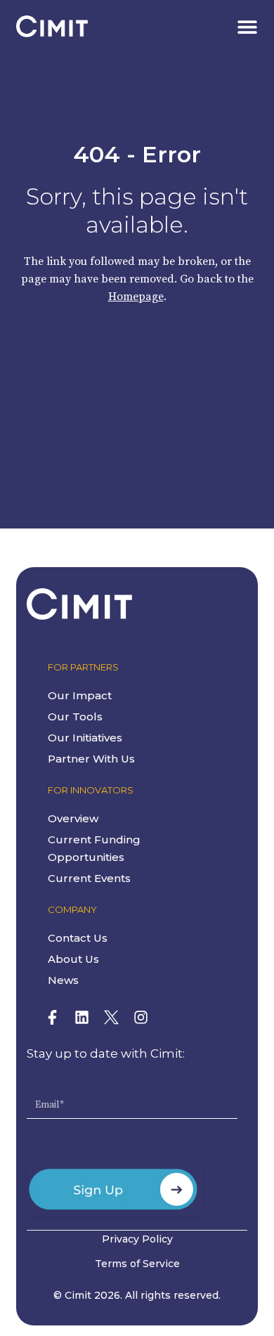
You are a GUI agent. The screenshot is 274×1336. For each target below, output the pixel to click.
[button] (247, 26)
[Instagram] (140, 1017)
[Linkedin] (81, 1017)
